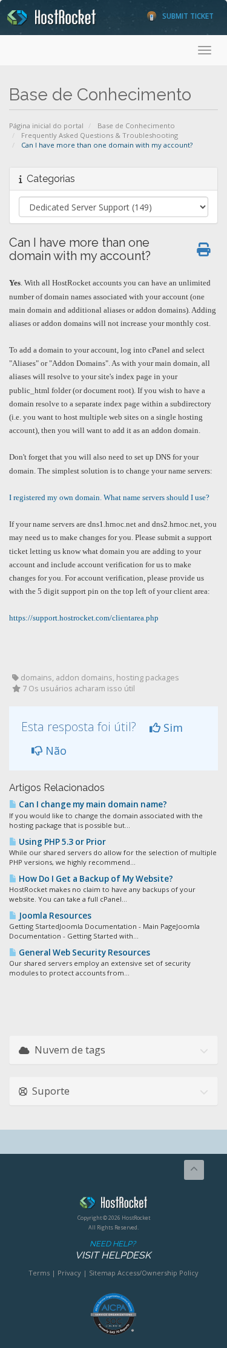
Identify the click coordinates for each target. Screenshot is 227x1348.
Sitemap (102, 1272)
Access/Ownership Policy (158, 1272)
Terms (39, 1272)
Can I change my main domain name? (92, 804)
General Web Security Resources (83, 952)
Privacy (69, 1272)
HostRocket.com (113, 1205)
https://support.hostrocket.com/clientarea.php (84, 617)
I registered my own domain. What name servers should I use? (109, 497)
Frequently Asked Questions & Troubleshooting (99, 135)
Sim (171, 727)
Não (54, 750)
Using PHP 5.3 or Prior (61, 841)
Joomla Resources (54, 915)
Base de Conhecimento (136, 125)
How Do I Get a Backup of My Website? (95, 878)
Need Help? (113, 1250)
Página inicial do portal (46, 125)
